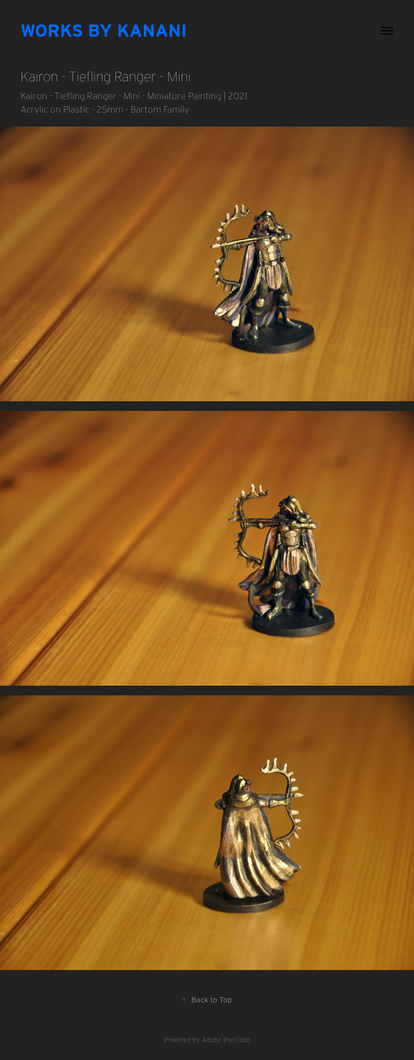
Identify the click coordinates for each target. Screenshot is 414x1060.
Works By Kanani (103, 30)
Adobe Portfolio (226, 1040)
